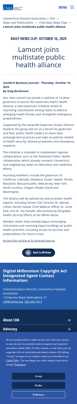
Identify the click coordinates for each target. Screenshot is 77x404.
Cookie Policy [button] (12, 360)
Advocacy (10, 329)
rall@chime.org (13, 301)
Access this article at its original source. (29, 240)
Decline (38, 385)
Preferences (38, 394)
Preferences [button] (20, 364)
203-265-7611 (33, 301)
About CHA (11, 320)
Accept (38, 376)
